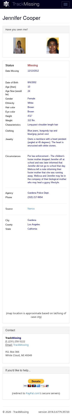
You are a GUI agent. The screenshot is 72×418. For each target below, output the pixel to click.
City (7, 220)
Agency (9, 193)
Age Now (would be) (13, 93)
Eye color (10, 111)
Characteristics (13, 124)
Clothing (9, 131)
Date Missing (12, 71)
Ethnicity (9, 103)
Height (8, 116)
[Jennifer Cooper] (19, 46)
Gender (9, 98)
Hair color (10, 107)
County (9, 224)
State (8, 229)
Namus (31, 208)
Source (9, 209)
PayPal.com (33, 393)
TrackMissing (21, 344)
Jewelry (9, 139)
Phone (8, 197)
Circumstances (13, 156)
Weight (8, 120)
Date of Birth (11, 82)
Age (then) (10, 87)
